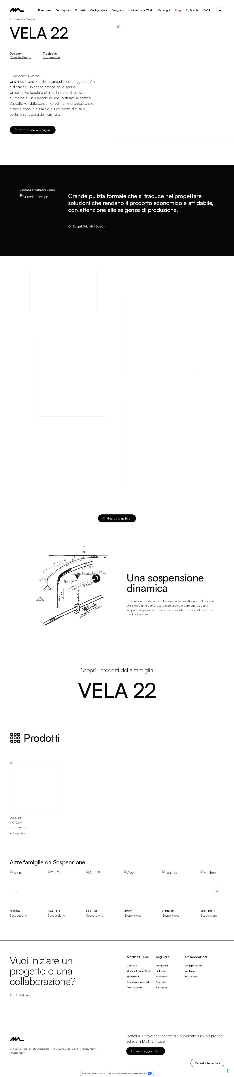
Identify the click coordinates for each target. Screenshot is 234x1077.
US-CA (206, 10)
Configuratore (98, 10)
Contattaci (22, 995)
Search (194, 10)
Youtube (161, 981)
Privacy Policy (88, 1049)
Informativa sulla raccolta (93, 1073)
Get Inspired (63, 10)
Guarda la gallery (118, 518)
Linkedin (161, 970)
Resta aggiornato (147, 1051)
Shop (178, 10)
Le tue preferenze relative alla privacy (126, 1073)
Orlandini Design (20, 57)
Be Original (191, 976)
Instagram (162, 965)
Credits (75, 1048)
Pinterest (161, 987)
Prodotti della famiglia (34, 130)
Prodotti (80, 10)
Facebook (162, 976)
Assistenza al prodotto (140, 981)
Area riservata (135, 987)
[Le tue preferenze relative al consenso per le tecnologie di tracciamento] (227, 1070)
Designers (118, 10)
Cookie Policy (17, 1053)
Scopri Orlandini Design (89, 226)
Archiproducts (193, 965)
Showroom (133, 976)
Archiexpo (191, 970)
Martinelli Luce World (141, 10)
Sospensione (51, 57)
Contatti (132, 965)
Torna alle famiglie (24, 19)
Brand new (44, 10)
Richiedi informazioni (207, 1063)
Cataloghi (164, 10)
